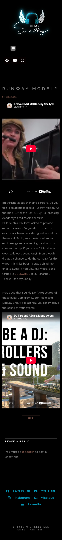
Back (31, 417)
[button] (13, 48)
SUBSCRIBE (22, 273)
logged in (28, 451)
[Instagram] (22, 60)
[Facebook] (7, 60)
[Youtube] (14, 60)
